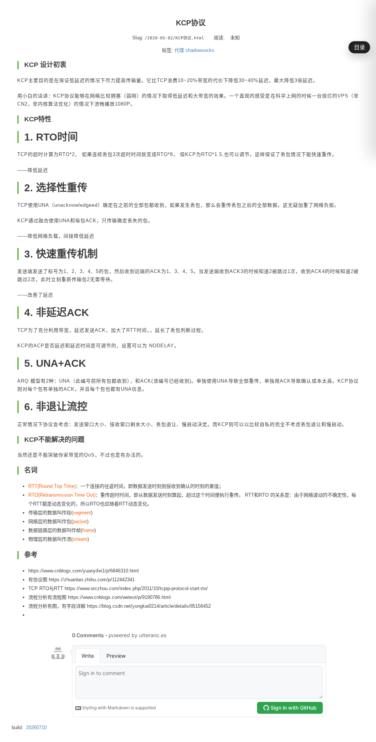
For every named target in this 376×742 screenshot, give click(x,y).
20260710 (36, 727)
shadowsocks (199, 50)
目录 (359, 47)
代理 (179, 50)
